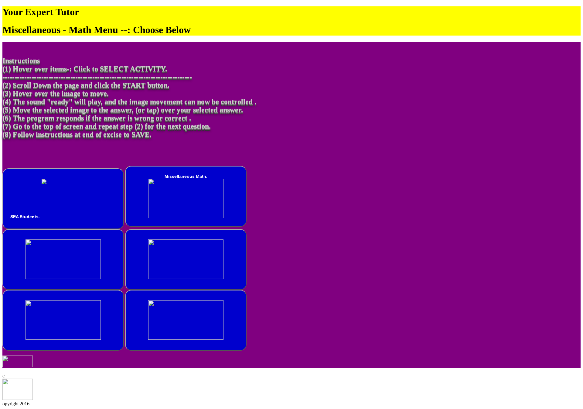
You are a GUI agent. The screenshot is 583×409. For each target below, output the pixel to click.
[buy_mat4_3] (186, 259)
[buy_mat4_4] (63, 320)
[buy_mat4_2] (63, 259)
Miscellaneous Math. (186, 176)
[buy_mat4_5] (186, 320)
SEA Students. (25, 216)
